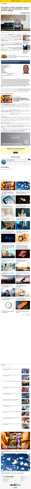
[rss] (20, 485)
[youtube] (13, 485)
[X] (11, 485)
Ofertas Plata (26, 142)
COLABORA (15, 152)
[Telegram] (26, 13)
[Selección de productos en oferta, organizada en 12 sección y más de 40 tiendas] (15, 133)
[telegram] (17, 485)
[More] (29, 13)
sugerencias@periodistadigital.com (7, 481)
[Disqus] (15, 327)
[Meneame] (28, 13)
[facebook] (10, 485)
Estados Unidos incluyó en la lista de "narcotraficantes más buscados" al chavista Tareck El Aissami (26, 42)
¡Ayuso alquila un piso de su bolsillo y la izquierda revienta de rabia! (11, 381)
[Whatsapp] (25, 13)
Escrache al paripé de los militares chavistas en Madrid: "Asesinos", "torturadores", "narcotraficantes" (26, 51)
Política (4, 3)
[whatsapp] (19, 485)
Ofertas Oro (25, 141)
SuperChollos (26, 140)
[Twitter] (22, 13)
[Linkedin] (24, 13)
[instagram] (16, 485)
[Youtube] (24, 1)
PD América (5, 32)
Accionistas (22, 480)
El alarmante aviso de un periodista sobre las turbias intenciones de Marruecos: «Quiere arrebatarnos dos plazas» (11, 418)
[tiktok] (14, 485)
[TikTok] (25, 1)
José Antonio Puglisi (10, 160)
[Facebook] (21, 13)
